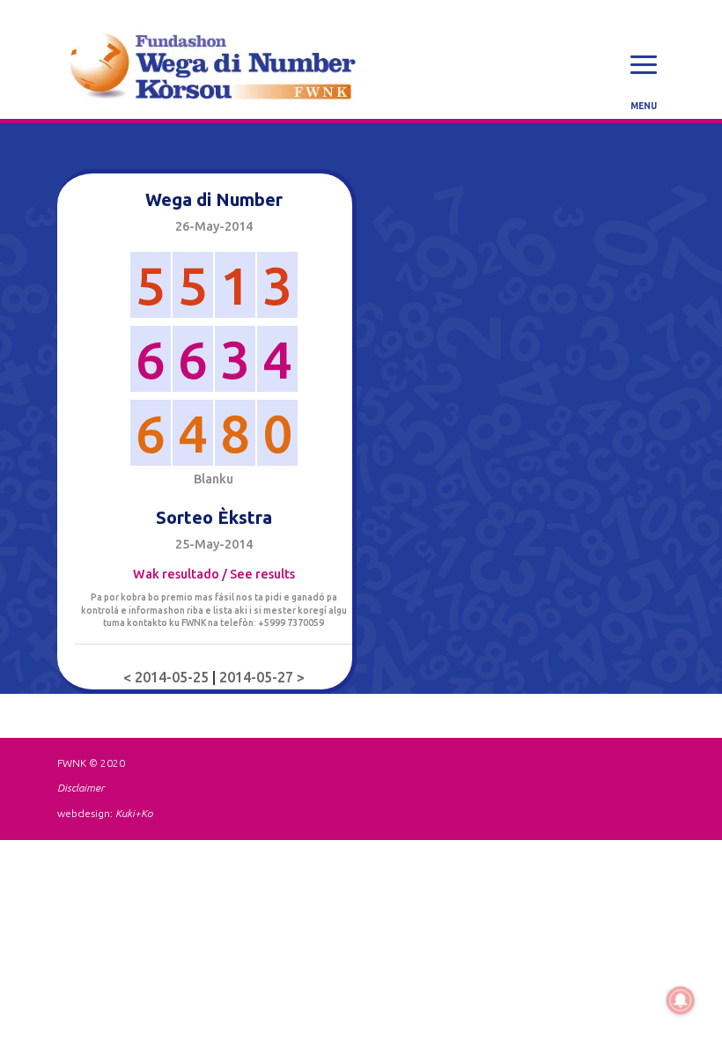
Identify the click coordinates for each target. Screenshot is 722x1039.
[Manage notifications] (681, 1000)
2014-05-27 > (262, 677)
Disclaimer (80, 787)
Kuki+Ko (133, 813)
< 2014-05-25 (167, 677)
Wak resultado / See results (214, 574)
